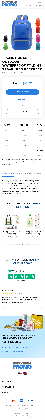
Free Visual (22, 99)
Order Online (22, 112)
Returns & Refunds (29, 406)
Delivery (38, 173)
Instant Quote (22, 92)
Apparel (6, 351)
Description (8, 173)
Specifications (24, 173)
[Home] (9, 4)
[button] (4, 32)
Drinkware (7, 347)
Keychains (18, 351)
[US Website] (20, 374)
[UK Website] (25, 374)
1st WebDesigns (27, 416)
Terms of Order (22, 409)
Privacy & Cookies (13, 406)
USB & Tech (28, 347)
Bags (18, 347)
